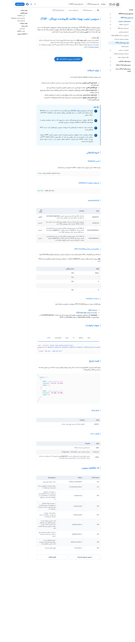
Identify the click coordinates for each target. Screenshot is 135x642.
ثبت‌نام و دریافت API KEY (79, 111)
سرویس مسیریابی (93, 47)
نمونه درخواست (23, 23)
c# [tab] (73, 338)
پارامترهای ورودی (21, 21)
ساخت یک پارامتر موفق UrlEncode (86, 312)
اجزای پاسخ (22, 29)
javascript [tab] (58, 338)
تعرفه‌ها (103, 4)
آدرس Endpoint (21, 16)
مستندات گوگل (92, 310)
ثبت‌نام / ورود (19, 4)
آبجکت (21, 31)
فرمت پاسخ (24, 26)
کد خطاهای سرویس (22, 34)
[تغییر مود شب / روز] (31, 4)
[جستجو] (35, 4)
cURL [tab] (49, 338)
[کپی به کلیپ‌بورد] (99, 172)
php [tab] (89, 338)
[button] (121, 14)
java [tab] (67, 338)
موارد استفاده (24, 10)
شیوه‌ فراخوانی (23, 13)
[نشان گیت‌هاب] (27, 4)
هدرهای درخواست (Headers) (18, 18)
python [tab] (81, 338)
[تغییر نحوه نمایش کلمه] (97, 344)
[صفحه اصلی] (98, 10)
